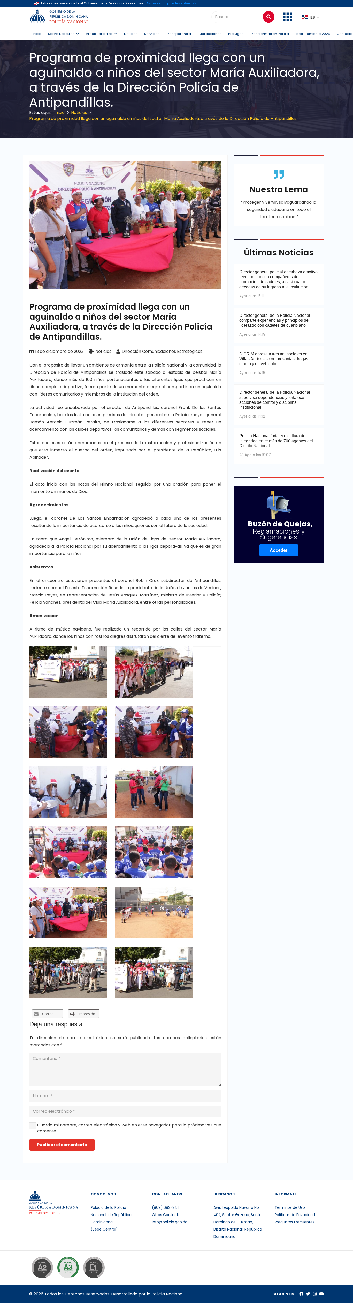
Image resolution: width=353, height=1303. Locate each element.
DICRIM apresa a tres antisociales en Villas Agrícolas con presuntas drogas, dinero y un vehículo (274, 359)
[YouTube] (321, 1294)
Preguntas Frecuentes (294, 1222)
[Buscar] (268, 17)
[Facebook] (301, 1294)
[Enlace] (68, 17)
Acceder (279, 550)
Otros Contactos (167, 1214)
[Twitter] (308, 1294)
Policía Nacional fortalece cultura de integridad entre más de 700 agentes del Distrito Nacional (276, 441)
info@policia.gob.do (169, 1222)
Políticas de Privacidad (295, 1214)
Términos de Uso (290, 1207)
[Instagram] (315, 1294)
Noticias (103, 351)
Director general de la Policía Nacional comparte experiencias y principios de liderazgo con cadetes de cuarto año (274, 320)
